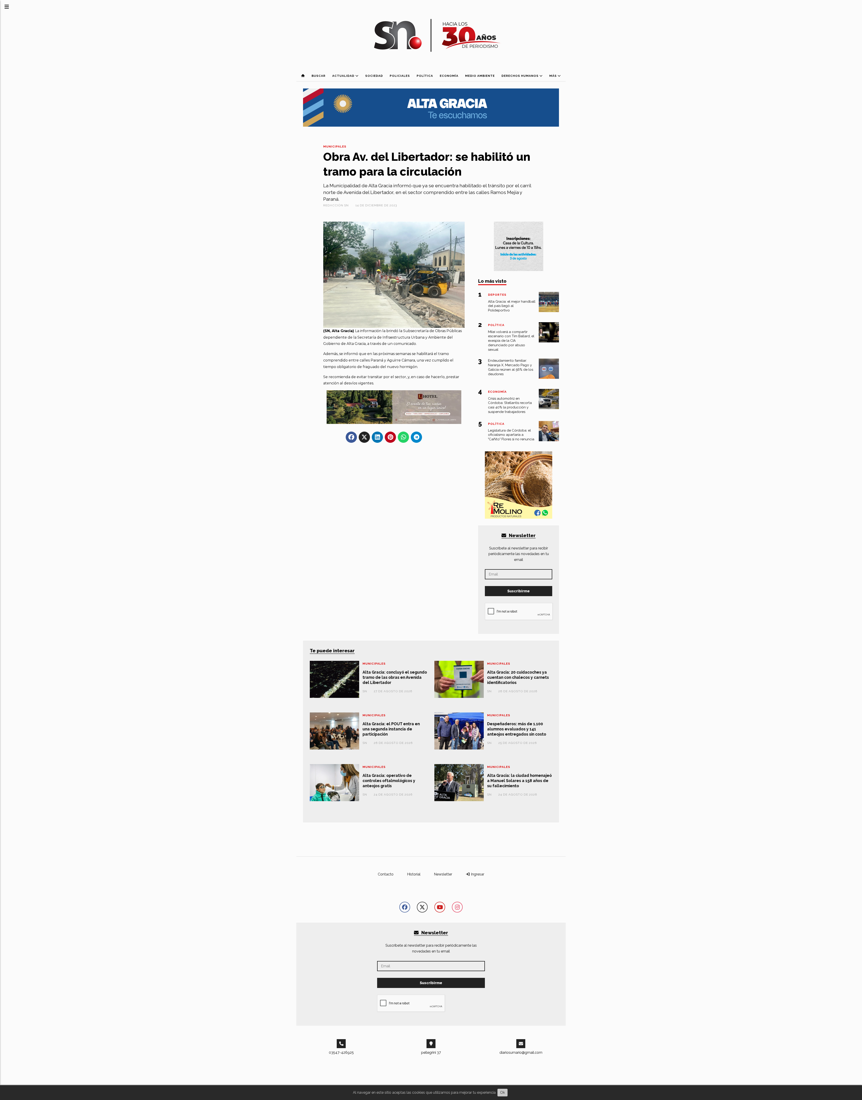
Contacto (386, 874)
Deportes (497, 294)
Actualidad (343, 75)
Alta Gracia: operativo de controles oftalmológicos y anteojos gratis (389, 780)
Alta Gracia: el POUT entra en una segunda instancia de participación (391, 728)
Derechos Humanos (520, 75)
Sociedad (374, 75)
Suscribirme (518, 591)
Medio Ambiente (480, 75)
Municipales (334, 146)
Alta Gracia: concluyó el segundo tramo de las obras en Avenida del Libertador (395, 677)
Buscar (318, 75)
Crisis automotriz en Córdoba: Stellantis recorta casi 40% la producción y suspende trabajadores (510, 405)
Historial (413, 874)
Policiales (400, 75)
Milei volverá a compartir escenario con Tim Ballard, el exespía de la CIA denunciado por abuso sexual (511, 341)
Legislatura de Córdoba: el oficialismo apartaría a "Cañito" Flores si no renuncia (511, 434)
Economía (449, 75)
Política (425, 75)
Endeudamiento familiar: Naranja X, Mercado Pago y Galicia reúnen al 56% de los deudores (510, 367)
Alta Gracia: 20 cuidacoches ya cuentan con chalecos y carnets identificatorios (518, 677)
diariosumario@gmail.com (520, 1052)
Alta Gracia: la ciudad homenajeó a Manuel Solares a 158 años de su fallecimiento (519, 780)
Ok (502, 1092)
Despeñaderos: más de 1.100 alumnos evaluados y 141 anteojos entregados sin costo (516, 728)
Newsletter (522, 535)
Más (553, 75)
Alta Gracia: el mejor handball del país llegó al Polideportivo (511, 306)
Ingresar (477, 874)
